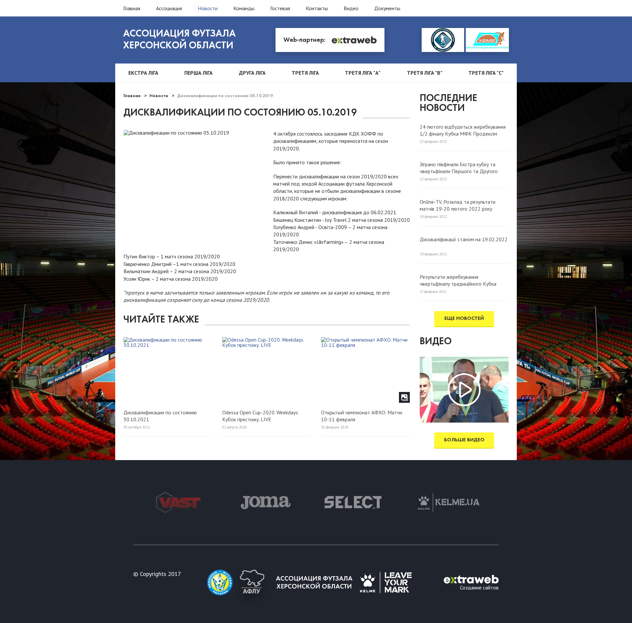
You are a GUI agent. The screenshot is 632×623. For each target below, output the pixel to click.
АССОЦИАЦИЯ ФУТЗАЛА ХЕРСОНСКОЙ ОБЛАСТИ (179, 40)
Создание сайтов (479, 587)
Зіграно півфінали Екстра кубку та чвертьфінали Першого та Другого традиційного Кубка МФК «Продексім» (464, 167)
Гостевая (280, 8)
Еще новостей (464, 318)
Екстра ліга (143, 72)
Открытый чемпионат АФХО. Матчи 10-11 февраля (361, 415)
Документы (387, 8)
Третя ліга (305, 72)
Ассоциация (169, 8)
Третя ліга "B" (424, 72)
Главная (131, 8)
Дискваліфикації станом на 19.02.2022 (464, 239)
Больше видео (464, 440)
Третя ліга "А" (363, 72)
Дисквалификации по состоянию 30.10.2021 (160, 415)
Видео (351, 8)
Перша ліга (198, 72)
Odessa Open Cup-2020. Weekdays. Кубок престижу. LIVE (260, 415)
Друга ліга (252, 72)
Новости (208, 8)
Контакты (317, 8)
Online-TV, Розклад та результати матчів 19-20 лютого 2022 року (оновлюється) (457, 205)
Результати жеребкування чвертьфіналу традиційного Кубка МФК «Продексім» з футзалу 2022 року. (459, 280)
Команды (243, 8)
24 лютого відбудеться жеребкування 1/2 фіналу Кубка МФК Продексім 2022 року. (463, 130)
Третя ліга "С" (486, 72)
